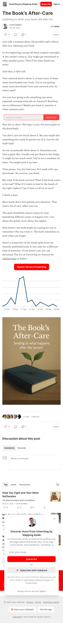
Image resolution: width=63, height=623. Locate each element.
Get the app (46, 609)
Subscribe (46, 4)
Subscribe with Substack (33, 570)
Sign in (57, 4)
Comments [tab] (9, 448)
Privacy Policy (31, 583)
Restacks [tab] (21, 448)
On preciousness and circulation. (18, 500)
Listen (56, 26)
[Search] (58, 485)
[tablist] (15, 448)
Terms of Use (45, 577)
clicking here (9, 259)
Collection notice (51, 602)
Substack (17, 616)
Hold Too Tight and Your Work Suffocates (20, 494)
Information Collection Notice (37, 580)
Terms (38, 602)
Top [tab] (5, 484)
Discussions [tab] (24, 484)
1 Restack (35, 416)
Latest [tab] (13, 484)
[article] (31, 500)
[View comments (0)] (15, 35)
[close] (54, 518)
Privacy (30, 602)
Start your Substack (24, 609)
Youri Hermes (15, 25)
